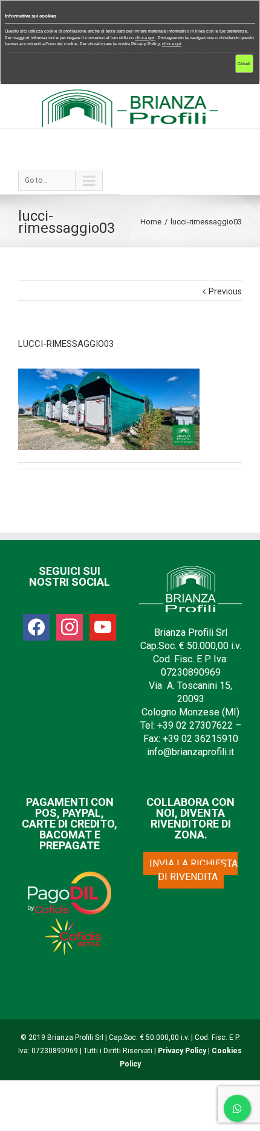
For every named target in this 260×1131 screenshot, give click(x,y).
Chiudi (244, 64)
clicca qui (145, 38)
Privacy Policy (182, 1051)
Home (150, 221)
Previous (225, 291)
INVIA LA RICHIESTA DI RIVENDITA (193, 870)
